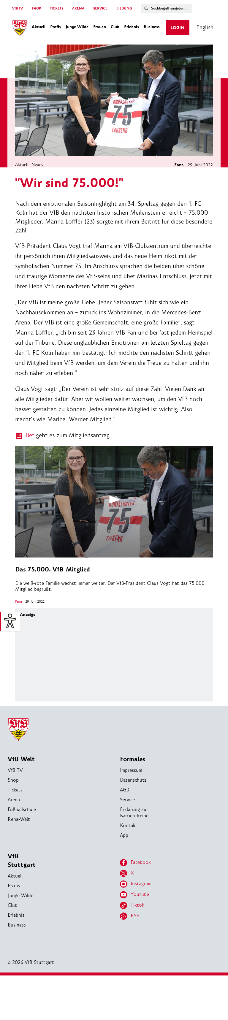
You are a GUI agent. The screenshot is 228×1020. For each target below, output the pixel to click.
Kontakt (128, 825)
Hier (28, 435)
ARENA (78, 8)
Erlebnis (16, 915)
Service (127, 799)
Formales (132, 759)
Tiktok (137, 905)
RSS (135, 916)
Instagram (141, 883)
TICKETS (56, 8)
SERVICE (100, 8)
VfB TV (17, 8)
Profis (14, 886)
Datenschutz (133, 780)
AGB (124, 790)
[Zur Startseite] (19, 29)
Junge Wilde (20, 895)
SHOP (36, 8)
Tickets (15, 790)
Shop (13, 780)
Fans (178, 165)
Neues (37, 164)
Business (17, 925)
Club (13, 905)
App (124, 835)
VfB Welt (21, 759)
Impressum (131, 770)
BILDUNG (124, 8)
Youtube (140, 894)
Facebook (141, 862)
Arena (14, 799)
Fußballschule (22, 809)
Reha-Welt (19, 819)
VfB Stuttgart (22, 860)
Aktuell (21, 164)
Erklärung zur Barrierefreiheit (136, 812)
